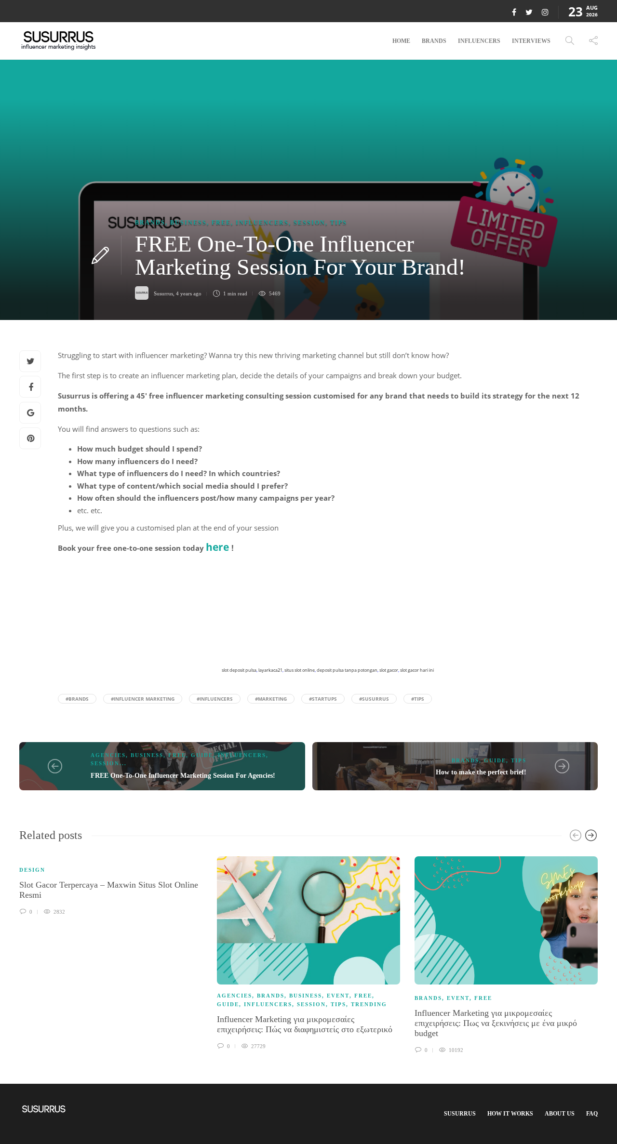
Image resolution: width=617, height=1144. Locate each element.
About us (560, 1113)
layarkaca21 (270, 670)
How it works (510, 1113)
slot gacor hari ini (417, 670)
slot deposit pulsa (239, 670)
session (309, 222)
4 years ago (188, 293)
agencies (108, 755)
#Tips (417, 698)
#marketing (271, 698)
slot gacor (388, 670)
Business (188, 222)
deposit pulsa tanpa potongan (347, 670)
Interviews (531, 41)
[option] (111, 884)
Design (32, 870)
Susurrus (163, 293)
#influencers (215, 698)
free (221, 222)
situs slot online (299, 670)
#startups (323, 698)
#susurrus (374, 698)
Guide (202, 755)
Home (401, 41)
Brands (434, 41)
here (217, 547)
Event (338, 995)
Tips (338, 222)
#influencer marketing (142, 698)
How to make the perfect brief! (481, 772)
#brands (77, 698)
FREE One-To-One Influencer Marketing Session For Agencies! (183, 775)
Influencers (479, 41)
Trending (369, 1004)
